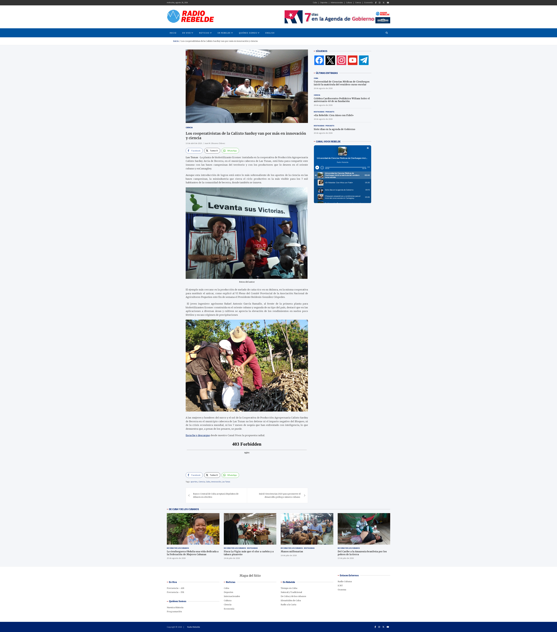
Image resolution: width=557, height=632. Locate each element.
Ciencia (358, 2)
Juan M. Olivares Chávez (214, 143)
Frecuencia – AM (175, 588)
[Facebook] (376, 2)
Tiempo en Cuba (289, 588)
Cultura (349, 2)
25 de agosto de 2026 (176, 558)
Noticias (204, 32)
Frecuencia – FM (175, 592)
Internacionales (337, 2)
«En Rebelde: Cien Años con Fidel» (334, 115)
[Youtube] (388, 2)
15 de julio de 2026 (346, 558)
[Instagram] (379, 2)
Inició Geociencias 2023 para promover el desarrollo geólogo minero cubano (280, 495)
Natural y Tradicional (291, 592)
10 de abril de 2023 (194, 143)
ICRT (340, 585)
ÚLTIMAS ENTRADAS (327, 73)
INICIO (173, 32)
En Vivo (186, 32)
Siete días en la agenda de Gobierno (334, 129)
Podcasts (329, 112)
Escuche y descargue (198, 435)
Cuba (315, 2)
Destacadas (319, 112)
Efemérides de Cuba (291, 600)
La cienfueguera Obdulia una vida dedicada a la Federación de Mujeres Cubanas (192, 553)
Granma (342, 589)
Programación (174, 611)
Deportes (323, 2)
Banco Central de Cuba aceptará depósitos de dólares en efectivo (215, 495)
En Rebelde (224, 32)
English (270, 32)
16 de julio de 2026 (289, 555)
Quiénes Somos (248, 32)
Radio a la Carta (288, 604)
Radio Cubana (345, 581)
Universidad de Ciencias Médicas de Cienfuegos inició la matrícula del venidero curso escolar (341, 83)
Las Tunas (226, 481)
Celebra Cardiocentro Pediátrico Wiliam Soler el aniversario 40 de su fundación (342, 100)
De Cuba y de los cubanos (178, 548)
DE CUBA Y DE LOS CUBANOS (184, 509)
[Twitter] (383, 2)
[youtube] (352, 60)
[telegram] (364, 60)
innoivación (216, 481)
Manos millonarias (292, 551)
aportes (194, 481)
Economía (368, 2)
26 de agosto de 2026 (323, 88)
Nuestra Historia (175, 607)
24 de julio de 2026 (232, 558)
